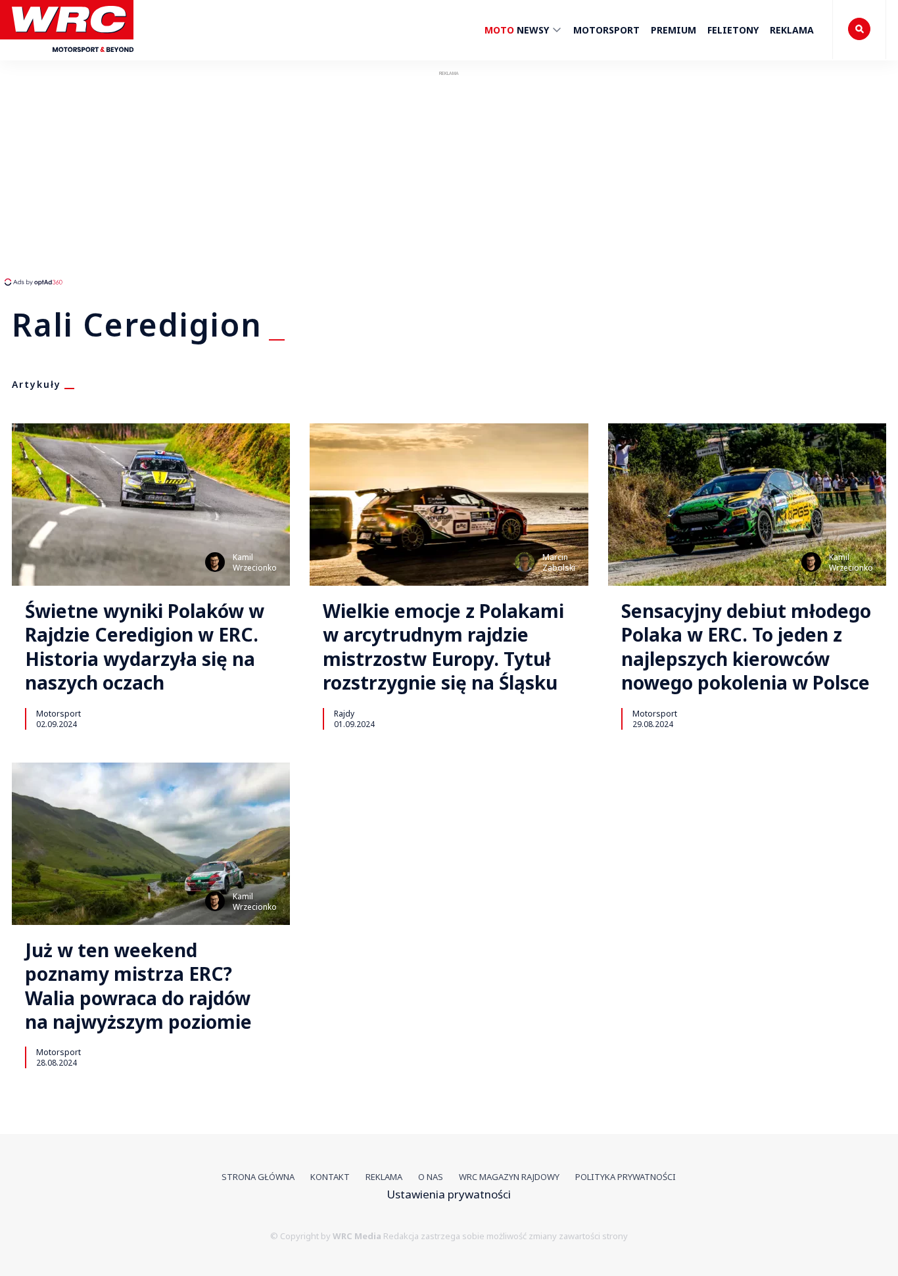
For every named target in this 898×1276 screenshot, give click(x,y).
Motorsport (606, 30)
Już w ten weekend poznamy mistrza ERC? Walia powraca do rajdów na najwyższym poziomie (138, 986)
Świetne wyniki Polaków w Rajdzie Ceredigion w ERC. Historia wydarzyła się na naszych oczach (144, 647)
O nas (430, 1177)
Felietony (733, 30)
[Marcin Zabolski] (524, 562)
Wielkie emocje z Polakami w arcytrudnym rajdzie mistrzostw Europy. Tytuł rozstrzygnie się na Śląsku (443, 647)
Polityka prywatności (625, 1177)
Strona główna (258, 1177)
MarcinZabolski (558, 562)
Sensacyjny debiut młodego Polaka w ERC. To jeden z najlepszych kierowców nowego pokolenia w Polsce (746, 647)
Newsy (518, 30)
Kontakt (330, 1177)
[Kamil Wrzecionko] (215, 562)
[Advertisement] (246, 177)
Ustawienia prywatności (449, 1194)
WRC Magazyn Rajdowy (509, 1177)
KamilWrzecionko (255, 562)
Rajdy (344, 713)
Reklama (792, 30)
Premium (673, 30)
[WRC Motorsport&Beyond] (72, 58)
